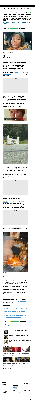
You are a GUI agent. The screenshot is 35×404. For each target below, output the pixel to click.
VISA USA (25, 8)
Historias (25, 392)
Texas (11, 8)
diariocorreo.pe (29, 399)
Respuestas (26, 383)
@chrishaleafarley (6, 200)
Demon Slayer (29, 8)
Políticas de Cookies (15, 385)
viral (5, 325)
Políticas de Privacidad (16, 383)
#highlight (10, 201)
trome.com (24, 399)
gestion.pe (15, 399)
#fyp (6, 201)
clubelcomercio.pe (10, 399)
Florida (5, 8)
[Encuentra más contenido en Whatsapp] (9, 28)
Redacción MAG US (6, 57)
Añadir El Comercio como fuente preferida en (23, 12)
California (8, 8)
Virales (25, 390)
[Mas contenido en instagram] (19, 393)
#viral (7, 201)
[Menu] (1, 6)
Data (29, 385)
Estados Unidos (9, 325)
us (24, 385)
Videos (30, 383)
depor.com (19, 399)
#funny (19, 201)
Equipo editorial (4, 384)
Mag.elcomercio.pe (22, 301)
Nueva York (14, 8)
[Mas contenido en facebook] (16, 393)
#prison (13, 201)
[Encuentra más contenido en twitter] (6, 28)
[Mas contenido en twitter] (17, 393)
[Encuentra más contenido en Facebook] (4, 28)
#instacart (15, 201)
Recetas (30, 390)
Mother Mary (21, 8)
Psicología (17, 8)
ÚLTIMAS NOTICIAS (7, 368)
